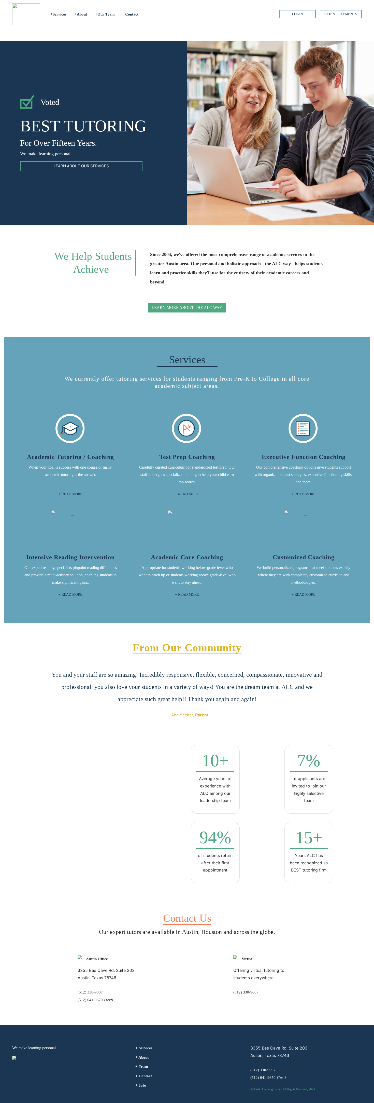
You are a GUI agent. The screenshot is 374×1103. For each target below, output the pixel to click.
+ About (142, 1057)
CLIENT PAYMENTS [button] (340, 14)
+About (81, 14)
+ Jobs (140, 1085)
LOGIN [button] (297, 14)
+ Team (141, 1067)
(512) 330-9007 (90, 992)
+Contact (130, 14)
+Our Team (105, 14)
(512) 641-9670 (90, 1000)
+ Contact (143, 1076)
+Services (58, 14)
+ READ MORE (70, 494)
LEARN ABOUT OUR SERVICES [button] (81, 166)
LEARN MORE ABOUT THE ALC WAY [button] (187, 307)
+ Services (143, 1048)
